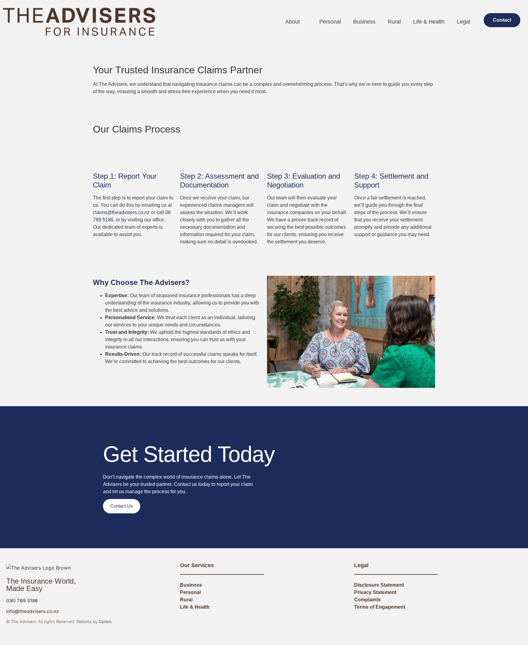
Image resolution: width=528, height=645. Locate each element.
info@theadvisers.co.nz (32, 611)
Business (364, 22)
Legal (463, 22)
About (292, 22)
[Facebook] (467, 622)
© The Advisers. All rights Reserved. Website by (59, 621)
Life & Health (429, 22)
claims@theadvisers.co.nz (121, 212)
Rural (394, 22)
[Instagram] (475, 622)
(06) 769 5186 (22, 600)
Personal (330, 22)
